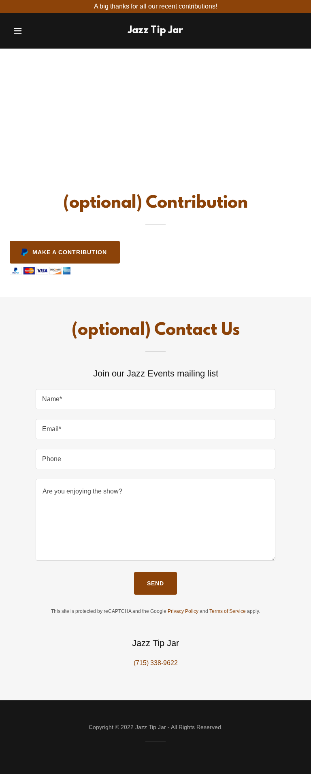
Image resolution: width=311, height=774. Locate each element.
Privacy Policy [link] (183, 611)
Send (155, 583)
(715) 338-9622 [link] (156, 662)
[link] (155, 31)
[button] (23, 31)
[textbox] (155, 399)
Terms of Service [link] (227, 611)
